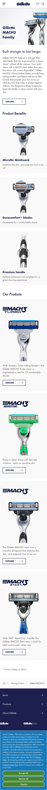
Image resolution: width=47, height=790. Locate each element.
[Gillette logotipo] (23, 4)
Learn (5, 695)
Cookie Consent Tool (10, 765)
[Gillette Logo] (12, 723)
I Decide (23, 784)
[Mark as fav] (37, 4)
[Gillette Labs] (35, 723)
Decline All (23, 778)
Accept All (23, 773)
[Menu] (3, 4)
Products (7, 704)
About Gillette (9, 713)
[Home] (4, 683)
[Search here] (42, 4)
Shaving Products (17, 683)
